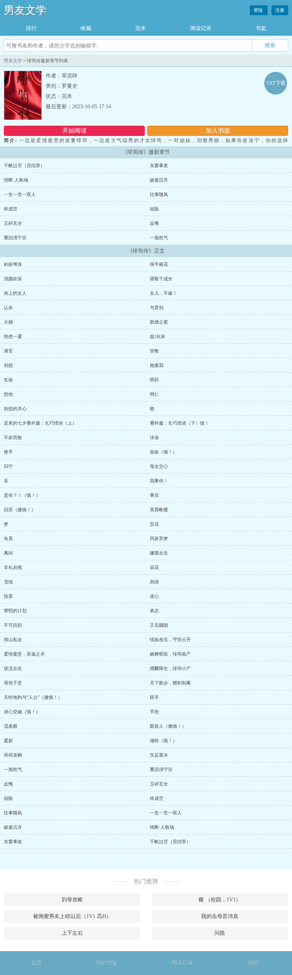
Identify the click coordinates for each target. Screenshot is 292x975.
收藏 (86, 28)
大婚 (8, 322)
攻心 (154, 596)
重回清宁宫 (15, 237)
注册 (279, 10)
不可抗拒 (13, 625)
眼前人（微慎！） (168, 726)
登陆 (259, 10)
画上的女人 (15, 293)
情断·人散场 (16, 180)
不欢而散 (13, 437)
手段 (154, 711)
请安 (8, 351)
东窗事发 (159, 165)
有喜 (8, 538)
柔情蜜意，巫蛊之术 (24, 654)
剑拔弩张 (13, 264)
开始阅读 (74, 130)
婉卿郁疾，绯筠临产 (170, 654)
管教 (154, 351)
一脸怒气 (159, 237)
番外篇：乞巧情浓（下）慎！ (179, 423)
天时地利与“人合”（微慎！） (33, 697)
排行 (31, 28)
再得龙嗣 (13, 755)
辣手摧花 (159, 264)
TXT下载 (276, 83)
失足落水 (159, 755)
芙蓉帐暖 (159, 509)
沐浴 (154, 437)
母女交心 (159, 466)
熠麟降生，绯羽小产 (170, 668)
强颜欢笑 (13, 278)
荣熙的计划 (15, 610)
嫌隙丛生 (159, 553)
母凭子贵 (13, 683)
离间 (8, 553)
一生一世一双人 (20, 194)
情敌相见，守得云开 (170, 639)
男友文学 (25, 10)
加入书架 (218, 130)
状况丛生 (13, 668)
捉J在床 (157, 336)
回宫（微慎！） (20, 509)
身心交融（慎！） (22, 711)
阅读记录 (200, 28)
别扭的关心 (15, 408)
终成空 (10, 209)
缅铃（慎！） (163, 740)
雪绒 (8, 582)
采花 (154, 567)
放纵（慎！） (163, 452)
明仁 (154, 394)
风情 (154, 582)
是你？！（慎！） (22, 495)
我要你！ (159, 481)
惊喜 (8, 596)
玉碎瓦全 (13, 223)
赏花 (154, 524)
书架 (261, 28)
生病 (8, 379)
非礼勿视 (13, 567)
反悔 (154, 223)
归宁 (8, 466)
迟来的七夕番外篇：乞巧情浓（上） (40, 423)
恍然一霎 (13, 336)
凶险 (154, 209)
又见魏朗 (159, 625)
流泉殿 (10, 726)
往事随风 (159, 194)
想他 (8, 394)
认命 (8, 307)
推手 (8, 452)
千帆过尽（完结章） (24, 165)
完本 (140, 28)
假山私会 (13, 639)
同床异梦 (159, 538)
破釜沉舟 (159, 180)
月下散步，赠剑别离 (170, 683)
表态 (154, 610)
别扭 (8, 365)
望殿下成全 (161, 278)
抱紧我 (156, 365)
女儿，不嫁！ (163, 293)
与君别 (156, 307)
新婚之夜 (159, 322)
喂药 (154, 379)
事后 (154, 495)
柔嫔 (8, 740)
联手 (154, 697)
